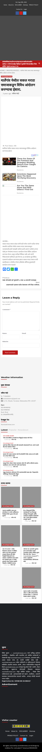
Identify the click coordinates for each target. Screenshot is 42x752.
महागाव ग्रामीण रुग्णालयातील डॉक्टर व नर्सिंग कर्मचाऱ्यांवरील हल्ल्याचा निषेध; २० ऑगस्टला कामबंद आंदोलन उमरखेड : (30, 593)
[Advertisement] (21, 217)
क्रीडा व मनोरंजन (7, 64)
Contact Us (19, 9)
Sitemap (25, 5)
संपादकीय (29, 62)
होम (3, 62)
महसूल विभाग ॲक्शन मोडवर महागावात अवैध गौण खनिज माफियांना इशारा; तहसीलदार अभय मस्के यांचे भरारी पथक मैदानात (20, 464)
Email (24, 333)
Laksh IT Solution (23, 748)
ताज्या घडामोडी (6, 435)
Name (4, 333)
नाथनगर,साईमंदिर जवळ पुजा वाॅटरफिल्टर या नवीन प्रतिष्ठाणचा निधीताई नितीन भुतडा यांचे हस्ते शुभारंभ (10, 513)
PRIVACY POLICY (33, 5)
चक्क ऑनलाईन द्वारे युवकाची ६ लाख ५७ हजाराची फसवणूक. (19, 279)
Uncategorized (7, 76)
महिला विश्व (33, 64)
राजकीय (24, 62)
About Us (11, 5)
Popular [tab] (13, 430)
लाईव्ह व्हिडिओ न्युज (18, 64)
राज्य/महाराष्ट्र (18, 62)
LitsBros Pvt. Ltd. (10, 748)
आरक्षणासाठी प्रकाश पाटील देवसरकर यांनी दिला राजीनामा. (23, 284)
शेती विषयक (27, 64)
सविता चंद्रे (15, 93)
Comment (6, 309)
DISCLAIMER (18, 5)
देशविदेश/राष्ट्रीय (9, 62)
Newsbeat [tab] (23, 430)
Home (5, 5)
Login (25, 9)
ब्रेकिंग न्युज (5, 66)
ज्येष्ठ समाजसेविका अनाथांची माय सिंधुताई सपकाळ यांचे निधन (17, 438)
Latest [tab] (4, 430)
